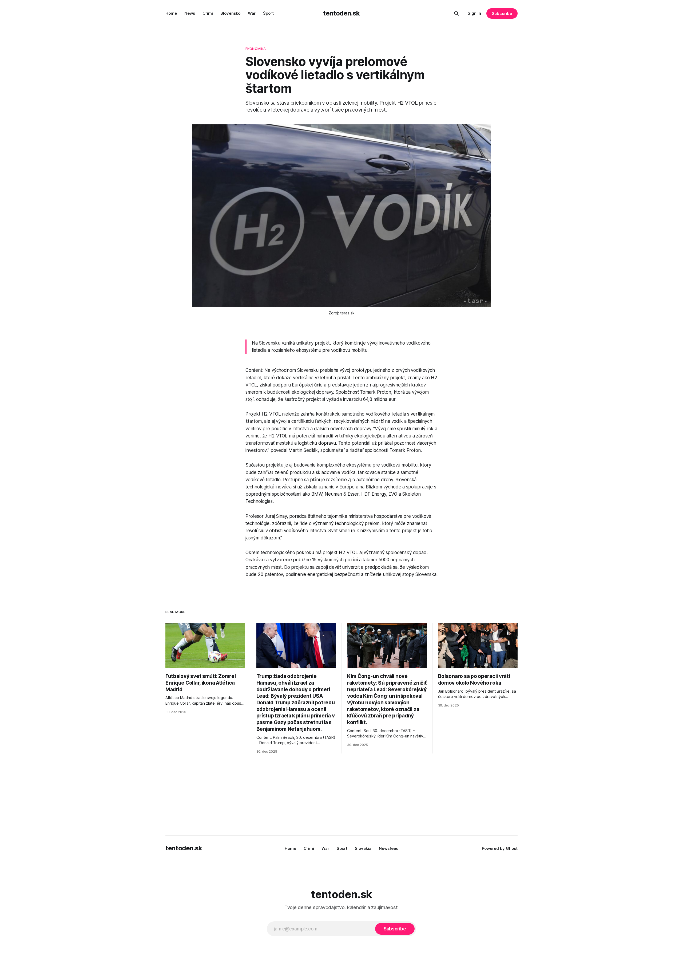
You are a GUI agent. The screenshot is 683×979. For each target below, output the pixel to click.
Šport (268, 13)
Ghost (512, 848)
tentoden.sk (341, 13)
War (252, 13)
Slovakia (363, 848)
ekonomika (255, 48)
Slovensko (230, 13)
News (189, 13)
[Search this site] (456, 13)
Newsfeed (389, 848)
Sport (342, 848)
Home (171, 13)
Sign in (474, 13)
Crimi (207, 13)
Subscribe (502, 13)
